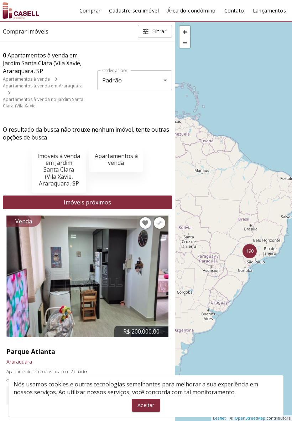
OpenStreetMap (250, 418)
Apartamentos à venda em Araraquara (43, 86)
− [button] (185, 42)
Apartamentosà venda (116, 159)
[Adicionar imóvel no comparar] (159, 223)
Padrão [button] (112, 80)
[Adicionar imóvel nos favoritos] (145, 223)
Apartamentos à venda (26, 79)
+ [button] (185, 31)
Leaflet (219, 418)
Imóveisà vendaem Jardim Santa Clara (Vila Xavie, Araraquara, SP (58, 169)
